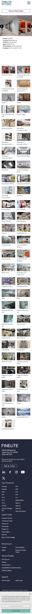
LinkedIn (4, 472)
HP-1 (3, 495)
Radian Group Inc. (7, 362)
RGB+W (4, 534)
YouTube (23, 472)
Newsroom (7, 544)
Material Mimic (19, 500)
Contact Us (5, 523)
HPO (16, 486)
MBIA (3, 298)
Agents (5, 577)
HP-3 (3, 500)
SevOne (4, 233)
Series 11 (17, 503)
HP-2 (3, 497)
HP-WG (4, 506)
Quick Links (7, 514)
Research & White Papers (20, 551)
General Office (21, 114)
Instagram (16, 472)
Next (30, 26)
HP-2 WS (18, 48)
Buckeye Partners (7, 128)
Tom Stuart (5, 170)
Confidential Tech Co (23, 417)
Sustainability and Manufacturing (11, 568)
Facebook (10, 472)
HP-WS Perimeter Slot (7, 509)
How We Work (6, 565)
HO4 (3, 492)
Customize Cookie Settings (16, 606)
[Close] (30, 594)
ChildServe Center (7, 286)
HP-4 (3, 503)
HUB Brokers (6, 350)
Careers (4, 562)
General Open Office (8, 184)
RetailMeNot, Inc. (22, 233)
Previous (2, 26)
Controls (4, 489)
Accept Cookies (16, 611)
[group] (16, 32)
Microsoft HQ (21, 324)
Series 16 (18, 508)
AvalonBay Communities (6, 196)
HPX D (11, 48)
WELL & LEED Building (8, 537)
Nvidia (4, 103)
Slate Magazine (21, 221)
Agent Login (19, 580)
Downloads (5, 526)
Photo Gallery (6, 532)
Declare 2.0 (5, 529)
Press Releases (19, 547)
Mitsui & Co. (5, 273)
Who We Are (5, 559)
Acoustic (4, 486)
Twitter (4, 478)
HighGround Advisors (23, 184)
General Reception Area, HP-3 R (22, 90)
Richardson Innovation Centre (22, 129)
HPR (16, 489)
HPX (16, 495)
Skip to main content (6, 4)
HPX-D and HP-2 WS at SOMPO (23, 76)
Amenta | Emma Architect (22, 260)
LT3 (16, 497)
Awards (4, 547)
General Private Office (23, 156)
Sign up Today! (9, 466)
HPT (16, 492)
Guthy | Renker (6, 221)
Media (3, 550)
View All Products (20, 511)
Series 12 (18, 506)
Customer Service (7, 518)
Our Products (8, 483)
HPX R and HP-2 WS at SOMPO (8, 90)
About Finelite (8, 556)
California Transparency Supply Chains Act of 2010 (15, 591)
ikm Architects (6, 209)
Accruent (19, 196)
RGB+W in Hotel (7, 75)
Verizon (19, 403)
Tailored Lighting (6, 570)
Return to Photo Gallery (16, 11)
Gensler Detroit (6, 245)
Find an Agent (6, 580)
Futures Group (6, 259)
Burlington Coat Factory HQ (21, 274)
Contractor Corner (7, 521)
